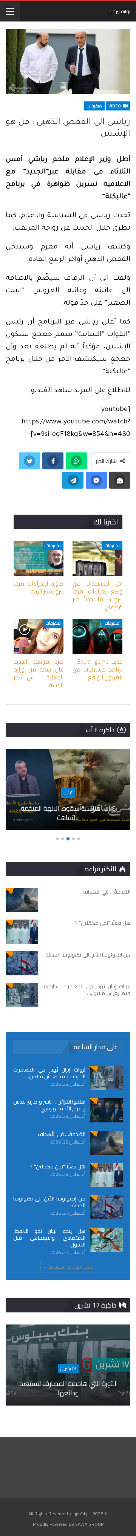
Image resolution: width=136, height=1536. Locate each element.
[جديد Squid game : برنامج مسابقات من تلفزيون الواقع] (97, 636)
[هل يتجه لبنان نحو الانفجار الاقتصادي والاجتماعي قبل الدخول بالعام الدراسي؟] (106, 1240)
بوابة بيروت (119, 11)
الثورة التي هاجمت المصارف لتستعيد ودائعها (68, 1388)
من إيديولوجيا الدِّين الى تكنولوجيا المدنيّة (49, 1202)
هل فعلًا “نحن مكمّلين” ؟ (57, 1166)
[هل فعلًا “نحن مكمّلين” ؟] (22, 932)
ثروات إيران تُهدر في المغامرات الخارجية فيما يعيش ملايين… (49, 1073)
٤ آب (68, 792)
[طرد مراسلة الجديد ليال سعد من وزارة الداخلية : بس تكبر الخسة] (38, 636)
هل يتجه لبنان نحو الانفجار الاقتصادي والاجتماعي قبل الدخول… (49, 1237)
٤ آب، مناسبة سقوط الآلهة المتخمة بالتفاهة (68, 812)
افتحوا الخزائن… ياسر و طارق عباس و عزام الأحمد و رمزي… (49, 1105)
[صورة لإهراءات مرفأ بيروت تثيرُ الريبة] (38, 558)
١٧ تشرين (68, 1368)
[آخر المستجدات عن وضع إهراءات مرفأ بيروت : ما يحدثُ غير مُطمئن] (97, 558)
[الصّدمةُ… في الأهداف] (22, 900)
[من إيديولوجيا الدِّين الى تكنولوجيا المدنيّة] (22, 963)
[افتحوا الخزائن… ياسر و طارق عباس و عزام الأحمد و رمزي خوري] (106, 1110)
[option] (68, 793)
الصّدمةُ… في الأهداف (61, 1134)
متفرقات (94, 105)
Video (115, 105)
